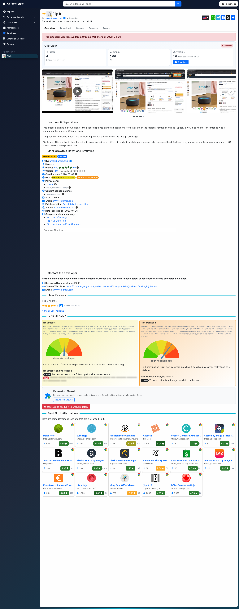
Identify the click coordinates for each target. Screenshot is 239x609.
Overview (49, 28)
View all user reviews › (54, 310)
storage (49, 184)
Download (65, 28)
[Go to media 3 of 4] (140, 116)
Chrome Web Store (64, 207)
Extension (73, 18)
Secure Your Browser (63, 400)
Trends (106, 28)
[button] (228, 4)
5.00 (65, 167)
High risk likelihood (88, 177)
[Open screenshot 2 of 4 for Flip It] (150, 91)
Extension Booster (15, 39)
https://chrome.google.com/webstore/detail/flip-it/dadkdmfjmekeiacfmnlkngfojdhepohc (112, 286)
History (11, 52)
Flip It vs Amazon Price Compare (63, 224)
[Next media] (231, 92)
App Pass (11, 33)
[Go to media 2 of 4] (137, 116)
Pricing (10, 44)
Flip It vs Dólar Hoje (56, 217)
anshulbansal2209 (54, 18)
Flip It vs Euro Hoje (56, 220)
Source (80, 28)
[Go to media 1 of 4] (134, 116)
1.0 (56, 170)
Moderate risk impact (63, 177)
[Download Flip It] (202, 57)
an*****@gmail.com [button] (63, 200)
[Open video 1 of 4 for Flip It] (77, 91)
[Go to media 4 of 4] (144, 116)
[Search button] (178, 4)
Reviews (93, 28)
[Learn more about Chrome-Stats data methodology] (76, 207)
